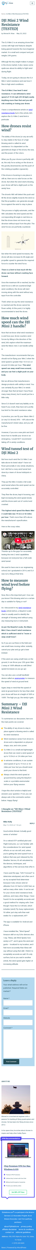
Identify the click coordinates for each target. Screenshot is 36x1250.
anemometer (20, 678)
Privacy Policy (26, 1226)
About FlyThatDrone (11, 1226)
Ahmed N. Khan (8, 33)
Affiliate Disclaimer (9, 1229)
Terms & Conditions (26, 1229)
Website (6, 1018)
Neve (3, 1247)
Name (6, 998)
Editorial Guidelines (23, 1232)
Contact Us (9, 1232)
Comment (7, 1028)
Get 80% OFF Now (18, 1192)
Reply (32, 823)
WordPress (21, 1247)
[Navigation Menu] (32, 3)
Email (6, 1008)
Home (3, 14)
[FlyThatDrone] (9, 3)
